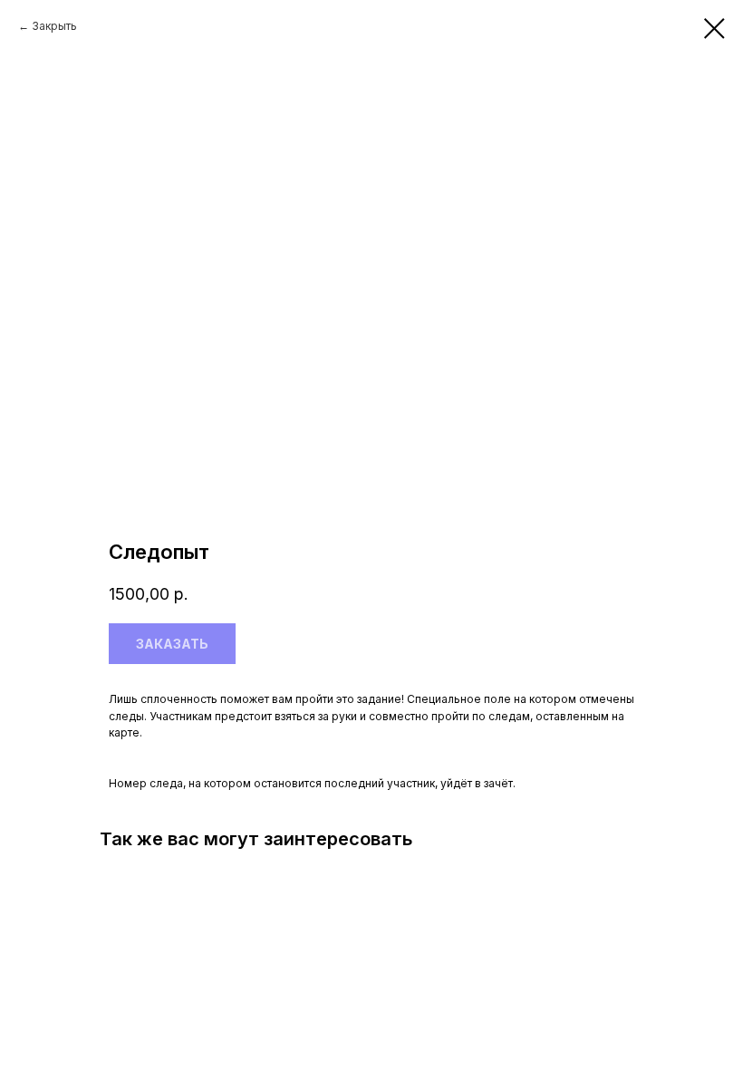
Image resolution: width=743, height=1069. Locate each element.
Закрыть (54, 26)
